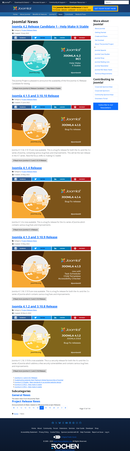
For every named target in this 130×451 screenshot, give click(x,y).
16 (37, 408)
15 (33, 408)
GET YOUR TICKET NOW (105, 8)
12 (21, 408)
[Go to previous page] (17, 408)
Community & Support (57, 2)
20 (54, 408)
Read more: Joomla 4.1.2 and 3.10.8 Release (29, 371)
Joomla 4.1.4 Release (27, 168)
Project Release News (29, 30)
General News (21, 395)
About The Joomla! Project (104, 44)
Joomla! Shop (99, 58)
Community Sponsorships (104, 95)
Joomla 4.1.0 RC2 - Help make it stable (28, 387)
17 (42, 408)
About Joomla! (25, 14)
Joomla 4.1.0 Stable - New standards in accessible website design (38, 382)
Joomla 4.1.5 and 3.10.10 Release (35, 96)
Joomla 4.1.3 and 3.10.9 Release (34, 237)
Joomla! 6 (52, 14)
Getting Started (100, 32)
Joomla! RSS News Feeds (103, 70)
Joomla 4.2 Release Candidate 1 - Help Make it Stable (50, 26)
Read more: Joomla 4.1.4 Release (26, 230)
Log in (107, 432)
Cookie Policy (55, 432)
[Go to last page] (65, 408)
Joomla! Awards (100, 50)
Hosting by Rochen (65, 450)
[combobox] (116, 2)
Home (15, 14)
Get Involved (99, 40)
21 (58, 408)
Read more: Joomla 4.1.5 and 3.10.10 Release (30, 160)
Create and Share (101, 36)
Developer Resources (77, 2)
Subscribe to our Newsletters (105, 106)
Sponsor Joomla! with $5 (70, 432)
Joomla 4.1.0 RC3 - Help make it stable (28, 385)
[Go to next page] (61, 408)
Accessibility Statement (29, 432)
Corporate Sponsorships (104, 87)
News (61, 14)
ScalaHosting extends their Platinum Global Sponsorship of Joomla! (39, 380)
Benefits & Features (40, 14)
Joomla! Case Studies (102, 54)
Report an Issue (97, 432)
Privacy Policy (44, 432)
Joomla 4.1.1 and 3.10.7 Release (26, 378)
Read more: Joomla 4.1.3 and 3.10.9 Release (29, 299)
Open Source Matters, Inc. (62, 441)
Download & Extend (22, 2)
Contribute (69, 14)
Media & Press (80, 14)
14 (29, 408)
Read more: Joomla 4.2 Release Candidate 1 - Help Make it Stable (37, 88)
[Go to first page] (14, 408)
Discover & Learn (39, 2)
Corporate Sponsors (102, 91)
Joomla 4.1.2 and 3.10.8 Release (34, 306)
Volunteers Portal (101, 98)
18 (46, 408)
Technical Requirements (103, 74)
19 (50, 408)
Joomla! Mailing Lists (102, 62)
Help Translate (85, 432)
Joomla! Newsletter (101, 66)
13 (25, 408)
